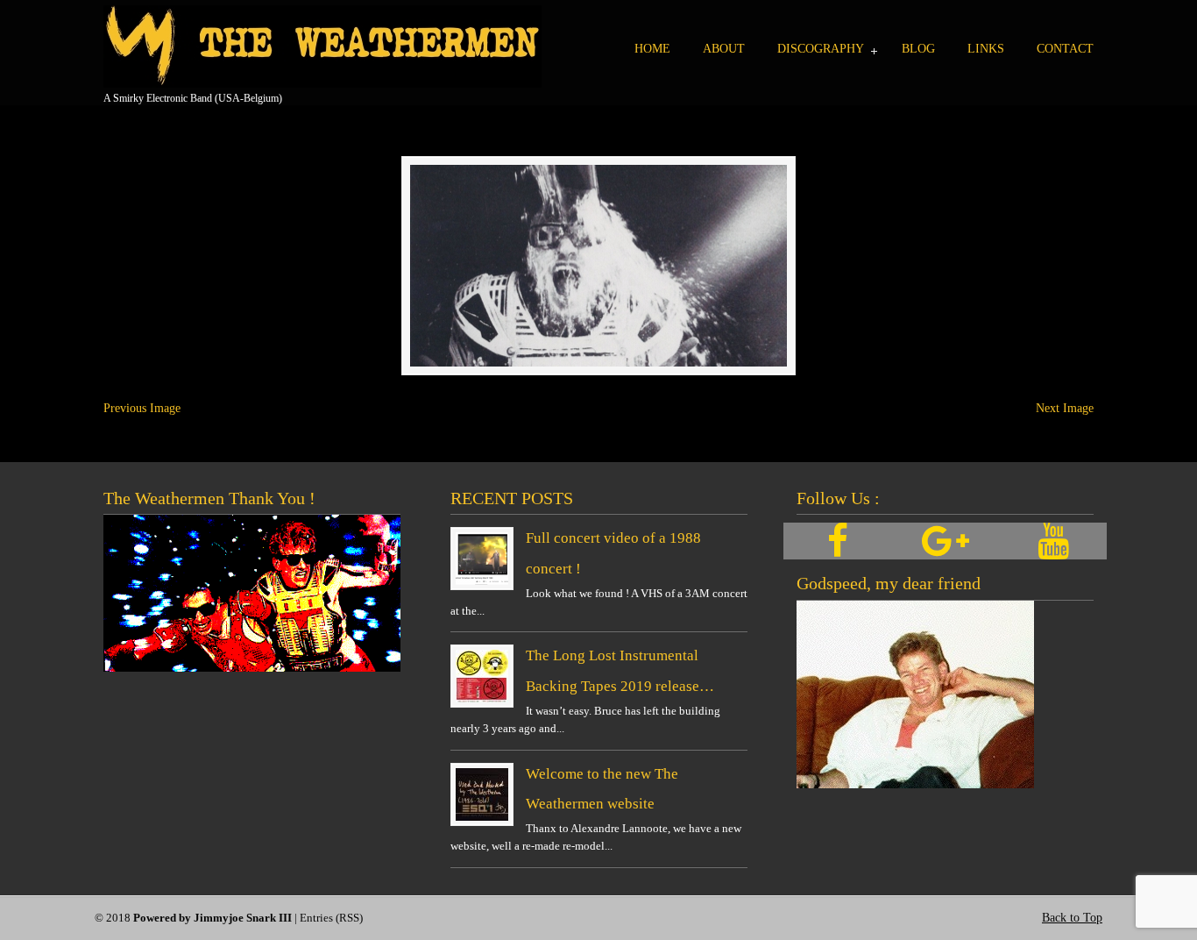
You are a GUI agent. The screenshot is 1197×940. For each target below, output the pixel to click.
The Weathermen (322, 46)
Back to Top (1072, 917)
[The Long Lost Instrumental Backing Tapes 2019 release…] (482, 698)
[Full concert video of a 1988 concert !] (482, 581)
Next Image (1065, 408)
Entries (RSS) (331, 918)
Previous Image (142, 408)
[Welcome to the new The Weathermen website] (482, 816)
